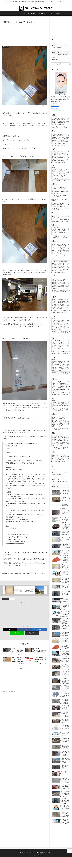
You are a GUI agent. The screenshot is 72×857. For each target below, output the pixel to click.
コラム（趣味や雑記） (47, 852)
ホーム (21, 852)
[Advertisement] (24, 34)
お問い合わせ (55, 108)
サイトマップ (55, 106)
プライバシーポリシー (57, 110)
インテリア (13, 598)
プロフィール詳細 (56, 103)
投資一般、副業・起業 (29, 852)
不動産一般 (6, 598)
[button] (32, 633)
